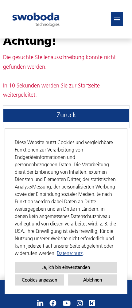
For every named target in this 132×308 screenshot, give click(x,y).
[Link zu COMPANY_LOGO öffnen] (36, 19)
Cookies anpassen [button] (39, 280)
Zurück (66, 115)
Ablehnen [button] (92, 280)
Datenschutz (70, 253)
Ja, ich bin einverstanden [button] (66, 267)
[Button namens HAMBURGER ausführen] (117, 19)
